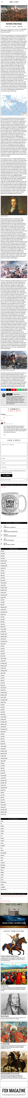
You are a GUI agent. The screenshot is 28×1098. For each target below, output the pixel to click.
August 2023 (3, 614)
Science (2, 875)
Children (2, 826)
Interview (2, 855)
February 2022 (3, 658)
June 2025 (3, 573)
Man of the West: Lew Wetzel (9, 544)
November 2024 (4, 590)
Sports (2, 879)
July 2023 (2, 617)
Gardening (3, 845)
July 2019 (2, 734)
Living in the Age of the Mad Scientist (11, 531)
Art (1, 823)
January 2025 (3, 585)
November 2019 (4, 724)
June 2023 (3, 619)
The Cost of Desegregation (9, 540)
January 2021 (3, 690)
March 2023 (3, 626)
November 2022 (4, 636)
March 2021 (3, 685)
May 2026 (2, 556)
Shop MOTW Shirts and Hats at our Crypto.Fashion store (13, 895)
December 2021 (4, 663)
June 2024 (3, 602)
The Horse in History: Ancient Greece (10, 956)
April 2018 (3, 770)
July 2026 (2, 551)
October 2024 (3, 592)
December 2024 (4, 587)
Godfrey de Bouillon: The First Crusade (10, 1073)
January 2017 (3, 807)
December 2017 (4, 780)
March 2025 (3, 580)
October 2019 (3, 726)
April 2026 (3, 558)
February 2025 (3, 582)
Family (2, 833)
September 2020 (4, 700)
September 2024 (4, 595)
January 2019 (3, 748)
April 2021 (3, 682)
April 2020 (3, 712)
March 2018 (3, 773)
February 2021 (3, 687)
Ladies (2, 857)
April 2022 (3, 653)
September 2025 (4, 565)
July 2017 (2, 792)
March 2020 (3, 714)
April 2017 (3, 800)
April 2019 (3, 741)
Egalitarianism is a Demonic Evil (9, 527)
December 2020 (4, 692)
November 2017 (4, 782)
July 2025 (2, 570)
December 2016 (4, 809)
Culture (2, 828)
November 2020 (4, 695)
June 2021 (2, 678)
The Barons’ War (5, 986)
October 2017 (3, 785)
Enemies (2, 831)
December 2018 (4, 751)
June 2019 (2, 736)
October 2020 (3, 697)
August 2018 (3, 761)
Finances (2, 838)
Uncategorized (3, 889)
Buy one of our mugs (5, 901)
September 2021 (4, 670)
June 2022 (3, 648)
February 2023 (3, 629)
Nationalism (3, 865)
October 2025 (3, 563)
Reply (2, 420)
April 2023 (3, 624)
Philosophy (3, 867)
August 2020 (3, 702)
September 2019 (4, 729)
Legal (2, 860)
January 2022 (3, 661)
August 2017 (3, 790)
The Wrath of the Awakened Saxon (10, 535)
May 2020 (2, 709)
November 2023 (4, 607)
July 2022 (2, 646)
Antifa (2, 821)
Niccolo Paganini (5, 1016)
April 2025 (3, 578)
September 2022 (4, 641)
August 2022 (3, 643)
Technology (3, 887)
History (14, 26)
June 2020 (3, 707)
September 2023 (4, 612)
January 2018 (3, 778)
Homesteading (3, 853)
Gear (2, 848)
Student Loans (3, 882)
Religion (2, 872)
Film (1, 836)
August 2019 (3, 731)
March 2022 (3, 656)
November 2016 (4, 812)
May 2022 (2, 651)
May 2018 (2, 768)
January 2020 (3, 719)
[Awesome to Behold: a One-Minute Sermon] (14, 922)
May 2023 (2, 621)
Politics (2, 870)
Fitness (2, 843)
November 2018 (4, 753)
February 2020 (3, 717)
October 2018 (3, 756)
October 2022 (3, 639)
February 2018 (3, 775)
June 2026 (3, 553)
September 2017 (4, 787)
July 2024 (2, 600)
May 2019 (2, 739)
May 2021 (2, 680)
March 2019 (3, 743)
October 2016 (3, 814)
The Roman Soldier (5, 1043)
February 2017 (3, 804)
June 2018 (2, 765)
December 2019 (4, 722)
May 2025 (2, 575)
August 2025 (3, 568)
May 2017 (2, 797)
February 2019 (3, 746)
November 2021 (4, 665)
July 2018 (2, 763)
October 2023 (3, 609)
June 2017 (2, 795)
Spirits (2, 877)
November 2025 (4, 561)
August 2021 (3, 673)
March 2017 (3, 802)
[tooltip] (3, 390)
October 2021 (3, 668)
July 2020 (2, 704)
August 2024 (3, 597)
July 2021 (2, 675)
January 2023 (3, 631)
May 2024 (2, 604)
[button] (25, 479)
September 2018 (4, 758)
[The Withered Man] (14, 909)
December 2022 (4, 634)
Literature (3, 862)
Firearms (2, 840)
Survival (2, 884)
